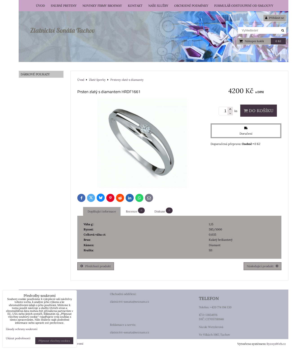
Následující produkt (260, 266)
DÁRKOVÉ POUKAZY (35, 74)
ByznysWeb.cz (276, 344)
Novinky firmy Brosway (102, 6)
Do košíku (261, 110)
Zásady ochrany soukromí (21, 329)
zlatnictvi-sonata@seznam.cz (129, 302)
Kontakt (135, 6)
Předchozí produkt (98, 266)
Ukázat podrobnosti (18, 338)
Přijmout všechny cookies (54, 340)
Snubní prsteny (64, 6)
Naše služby (158, 6)
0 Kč (278, 41)
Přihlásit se (276, 18)
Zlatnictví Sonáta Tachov (62, 30)
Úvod (40, 6)
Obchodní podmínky (191, 6)
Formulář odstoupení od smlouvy (243, 6)
